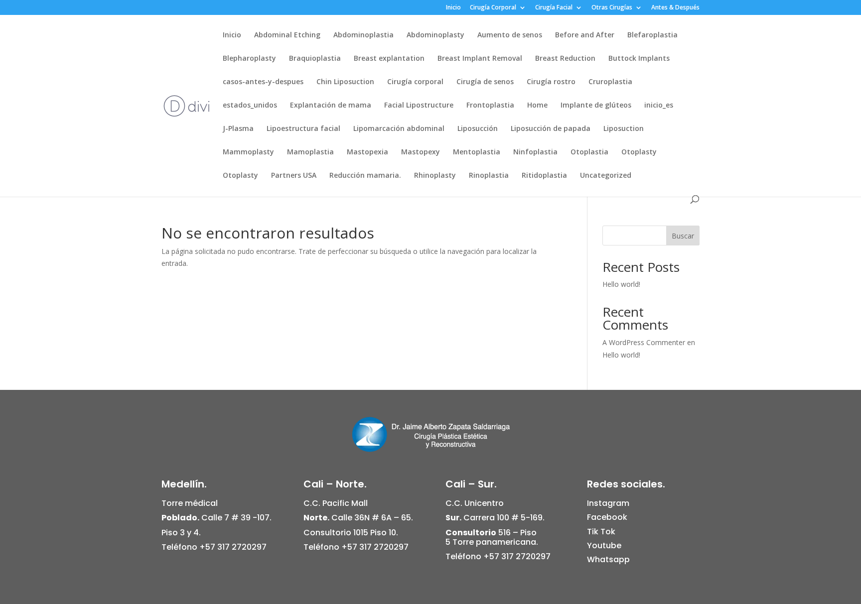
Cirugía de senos (485, 82)
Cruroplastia (610, 82)
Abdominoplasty (435, 35)
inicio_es (658, 106)
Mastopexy (420, 152)
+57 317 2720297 (233, 547)
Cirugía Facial (554, 7)
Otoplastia (589, 152)
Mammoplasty (248, 152)
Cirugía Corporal (493, 7)
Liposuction (623, 129)
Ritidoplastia (544, 176)
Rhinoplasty (435, 176)
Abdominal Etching (287, 35)
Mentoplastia (476, 152)
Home (537, 106)
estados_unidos (250, 106)
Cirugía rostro (551, 82)
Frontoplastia (490, 106)
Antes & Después (675, 7)
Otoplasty (639, 152)
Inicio (453, 7)
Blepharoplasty (249, 59)
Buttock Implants (639, 59)
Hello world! (621, 284)
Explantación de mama (330, 106)
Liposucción (477, 129)
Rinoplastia (489, 176)
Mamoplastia (310, 152)
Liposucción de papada (550, 129)
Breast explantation (389, 59)
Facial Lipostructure (418, 106)
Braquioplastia (315, 59)
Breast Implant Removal (479, 59)
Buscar (683, 236)
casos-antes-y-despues (263, 82)
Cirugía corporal (415, 82)
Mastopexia (367, 152)
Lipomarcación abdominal (398, 129)
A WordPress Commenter (643, 342)
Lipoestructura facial (303, 129)
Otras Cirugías (611, 7)
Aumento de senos (509, 35)
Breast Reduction (565, 59)
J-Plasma (238, 129)
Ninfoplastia (535, 152)
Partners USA (293, 176)
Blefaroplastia (652, 35)
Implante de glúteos (596, 106)
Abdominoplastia (363, 35)
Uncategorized (605, 176)
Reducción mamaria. (365, 176)
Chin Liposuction (345, 82)
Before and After (584, 35)
